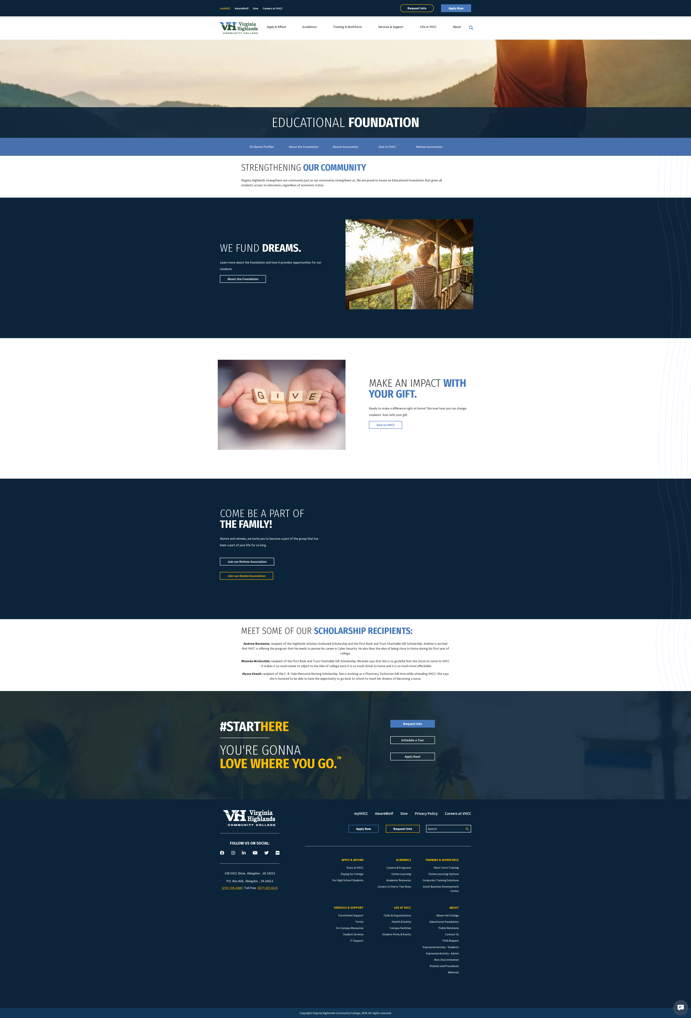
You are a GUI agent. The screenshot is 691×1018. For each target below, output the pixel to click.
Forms (359, 921)
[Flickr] (277, 853)
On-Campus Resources (349, 928)
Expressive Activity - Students (441, 947)
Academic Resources (398, 880)
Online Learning (401, 874)
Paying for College (352, 874)
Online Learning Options (443, 874)
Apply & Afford (276, 27)
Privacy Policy (426, 813)
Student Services (353, 934)
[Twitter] (266, 853)
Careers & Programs (399, 867)
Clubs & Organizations (397, 915)
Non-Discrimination (446, 959)
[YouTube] (255, 853)
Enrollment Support (350, 915)
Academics (309, 27)
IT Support (356, 940)
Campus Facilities (400, 928)
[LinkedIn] (244, 853)
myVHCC (225, 8)
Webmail (453, 972)
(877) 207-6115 (268, 888)
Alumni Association (345, 147)
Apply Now (456, 8)
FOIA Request (450, 940)
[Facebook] (222, 853)
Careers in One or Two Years (394, 886)
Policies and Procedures (444, 966)
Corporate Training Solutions (441, 880)
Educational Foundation (444, 921)
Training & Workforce (347, 27)
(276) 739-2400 (232, 888)
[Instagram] (233, 853)
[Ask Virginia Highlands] (680, 1007)
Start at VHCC (355, 867)
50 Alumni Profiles (262, 147)
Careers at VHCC (273, 8)
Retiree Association (429, 147)
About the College (447, 915)
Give (255, 8)
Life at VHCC (428, 27)
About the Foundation (303, 147)
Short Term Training (446, 867)
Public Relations (449, 928)
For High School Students (347, 880)
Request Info (417, 8)
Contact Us (452, 934)
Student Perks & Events (396, 934)
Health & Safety (401, 921)
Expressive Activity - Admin (442, 953)
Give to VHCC (387, 147)
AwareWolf (242, 8)
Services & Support (390, 27)
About (457, 27)
